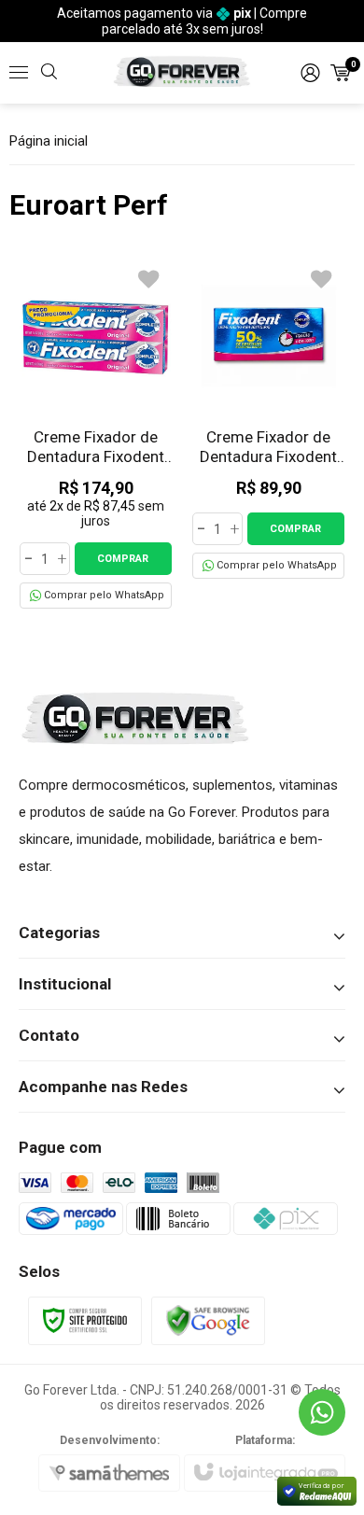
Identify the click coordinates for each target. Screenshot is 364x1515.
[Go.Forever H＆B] (182, 72)
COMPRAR (122, 559)
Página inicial (48, 141)
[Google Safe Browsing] (208, 1319)
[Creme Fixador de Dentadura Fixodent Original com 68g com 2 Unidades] (95, 434)
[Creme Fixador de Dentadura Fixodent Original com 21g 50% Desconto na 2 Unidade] (268, 419)
